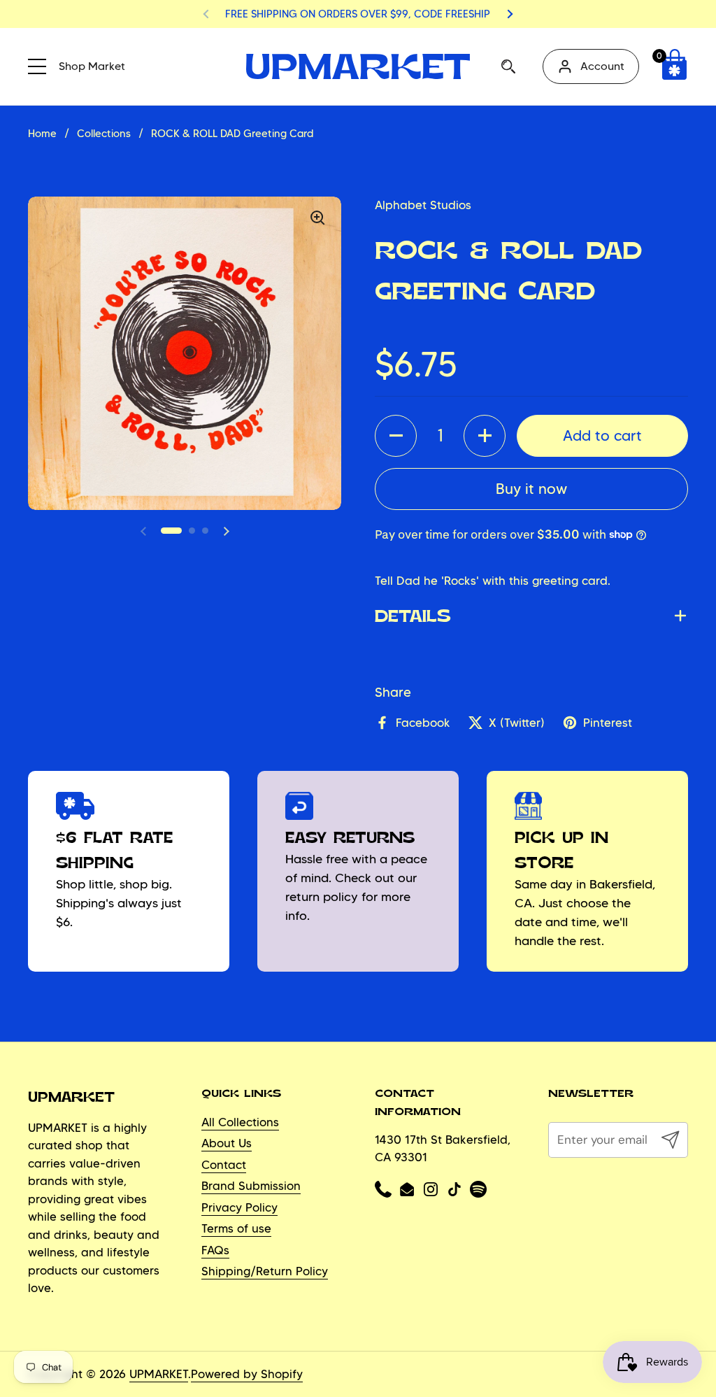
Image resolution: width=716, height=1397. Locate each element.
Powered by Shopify (247, 1374)
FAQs (215, 1250)
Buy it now (531, 488)
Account (602, 66)
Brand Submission (251, 1186)
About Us (226, 1143)
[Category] (38, 64)
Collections (104, 133)
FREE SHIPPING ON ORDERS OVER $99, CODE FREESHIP (357, 14)
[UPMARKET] (358, 66)
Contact (223, 1165)
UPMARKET (158, 1374)
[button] (674, 66)
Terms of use (236, 1228)
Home (42, 133)
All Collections (240, 1122)
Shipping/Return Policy (264, 1271)
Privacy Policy (239, 1207)
